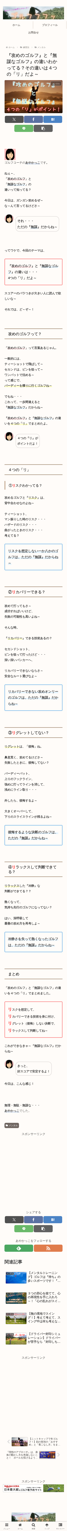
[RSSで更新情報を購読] (48, 1248)
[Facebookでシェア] (33, 119)
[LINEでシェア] (23, 128)
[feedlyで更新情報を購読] (18, 1248)
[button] (43, 128)
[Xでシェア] (14, 119)
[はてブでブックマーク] (52, 119)
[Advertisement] (33, 1170)
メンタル (13, 1125)
